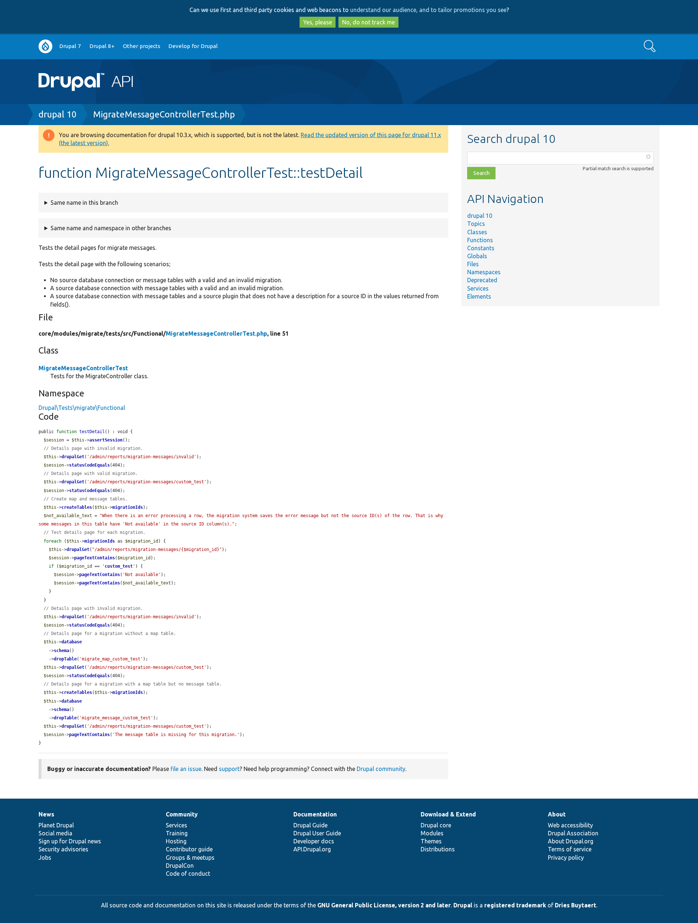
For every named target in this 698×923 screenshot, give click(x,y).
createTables (76, 507)
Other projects (141, 46)
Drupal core (436, 825)
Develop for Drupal (193, 46)
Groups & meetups (190, 857)
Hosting (176, 841)
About (557, 814)
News (46, 814)
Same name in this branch (84, 202)
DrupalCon (180, 865)
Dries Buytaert (575, 905)
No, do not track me (368, 22)
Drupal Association (573, 833)
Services (478, 288)
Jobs (45, 857)
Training (177, 833)
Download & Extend (448, 814)
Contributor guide (189, 849)
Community (182, 814)
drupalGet (72, 456)
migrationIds (127, 507)
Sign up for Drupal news (70, 841)
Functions (480, 240)
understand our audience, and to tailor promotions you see (428, 10)
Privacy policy (566, 857)
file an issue (186, 769)
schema (61, 650)
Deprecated (482, 280)
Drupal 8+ (102, 46)
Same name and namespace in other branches (111, 228)
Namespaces (484, 272)
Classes (477, 232)
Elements (479, 296)
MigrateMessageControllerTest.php (164, 114)
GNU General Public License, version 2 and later (384, 905)
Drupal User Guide (317, 833)
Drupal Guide (310, 825)
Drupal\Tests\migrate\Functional (82, 407)
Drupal (462, 905)
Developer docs (313, 841)
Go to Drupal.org (45, 46)
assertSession (106, 440)
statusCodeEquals (89, 465)
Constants (480, 248)
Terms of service (569, 849)
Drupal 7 (70, 46)
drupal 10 (58, 114)
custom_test (119, 566)
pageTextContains (94, 557)
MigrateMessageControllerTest (83, 368)
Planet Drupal (56, 825)
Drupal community (381, 769)
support (229, 769)
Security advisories (63, 849)
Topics (476, 223)
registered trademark (515, 905)
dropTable (65, 659)
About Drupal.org (570, 841)
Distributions (438, 849)
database (71, 641)
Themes (431, 841)
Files (473, 264)
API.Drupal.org (312, 849)
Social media (55, 833)
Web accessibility (570, 825)
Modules (432, 833)
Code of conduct (188, 873)
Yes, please (317, 22)
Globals (477, 256)
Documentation (315, 814)
